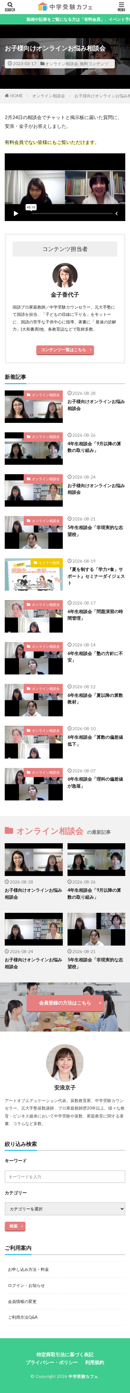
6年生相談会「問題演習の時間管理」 (95, 615)
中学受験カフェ (83, 1376)
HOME (16, 95)
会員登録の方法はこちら (65, 1002)
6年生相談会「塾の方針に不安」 (95, 656)
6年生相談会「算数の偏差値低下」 (95, 740)
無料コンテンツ (94, 63)
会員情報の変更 (22, 1301)
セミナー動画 (49, 562)
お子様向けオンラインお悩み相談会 (96, 405)
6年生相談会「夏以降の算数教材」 (95, 698)
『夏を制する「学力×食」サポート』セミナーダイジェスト (96, 575)
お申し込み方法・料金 (28, 1269)
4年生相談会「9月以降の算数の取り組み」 (94, 447)
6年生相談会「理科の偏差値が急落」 (95, 782)
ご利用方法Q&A (23, 1317)
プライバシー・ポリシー (52, 1362)
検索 (13, 1225)
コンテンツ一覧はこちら (63, 349)
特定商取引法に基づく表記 (65, 1354)
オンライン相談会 (61, 63)
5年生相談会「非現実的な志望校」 (95, 531)
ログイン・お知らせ (26, 1285)
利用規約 (94, 1362)
